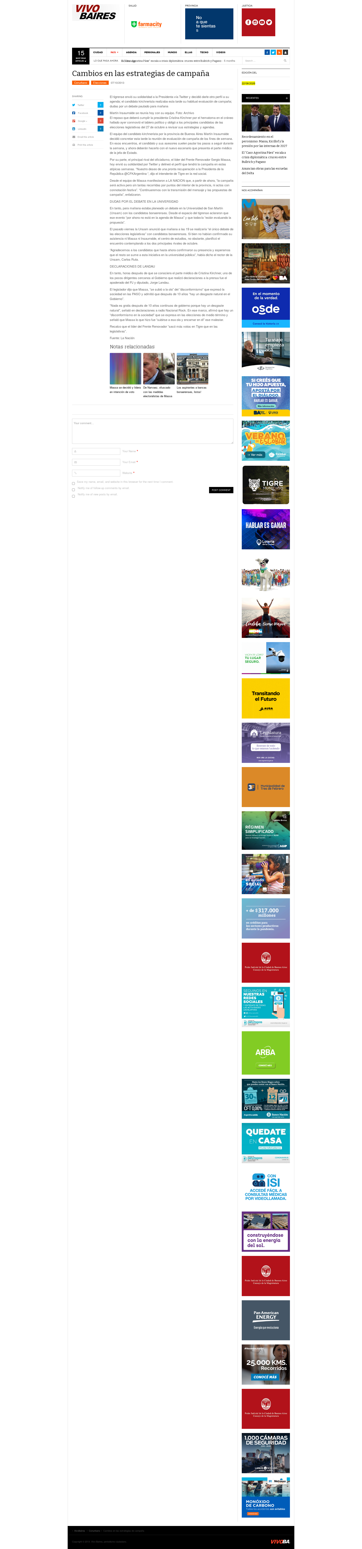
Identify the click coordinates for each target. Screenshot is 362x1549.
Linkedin (82, 128)
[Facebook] (267, 52)
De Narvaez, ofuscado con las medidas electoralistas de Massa (157, 391)
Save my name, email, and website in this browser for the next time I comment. (125, 482)
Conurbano (80, 83)
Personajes (152, 52)
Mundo (172, 52)
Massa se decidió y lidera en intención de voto (125, 389)
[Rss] (279, 52)
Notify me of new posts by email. (98, 494)
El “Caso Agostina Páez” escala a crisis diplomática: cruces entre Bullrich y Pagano (264, 157)
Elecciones (100, 83)
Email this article (86, 136)
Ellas (188, 52)
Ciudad (98, 52)
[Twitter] (273, 52)
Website (127, 473)
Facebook (83, 113)
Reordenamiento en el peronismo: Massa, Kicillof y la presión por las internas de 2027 (264, 141)
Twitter (81, 105)
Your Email (129, 462)
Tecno (204, 52)
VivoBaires (96, 12)
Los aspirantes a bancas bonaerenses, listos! (192, 389)
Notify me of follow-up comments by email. (104, 488)
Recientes (252, 98)
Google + (82, 120)
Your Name (129, 451)
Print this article (85, 144)
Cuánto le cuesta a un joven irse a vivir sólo (147, 61)
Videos (220, 52)
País (113, 52)
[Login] (285, 52)
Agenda (131, 52)
